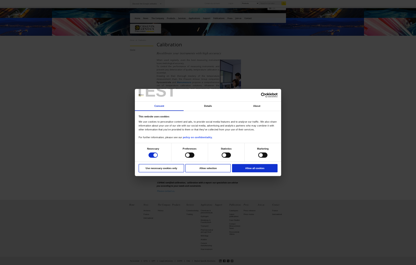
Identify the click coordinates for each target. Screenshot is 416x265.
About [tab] (256, 106)
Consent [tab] (159, 106)
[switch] (189, 155)
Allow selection (208, 168)
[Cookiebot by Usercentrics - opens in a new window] (263, 95)
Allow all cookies (254, 168)
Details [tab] (208, 106)
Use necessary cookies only (161, 168)
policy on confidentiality (197, 137)
